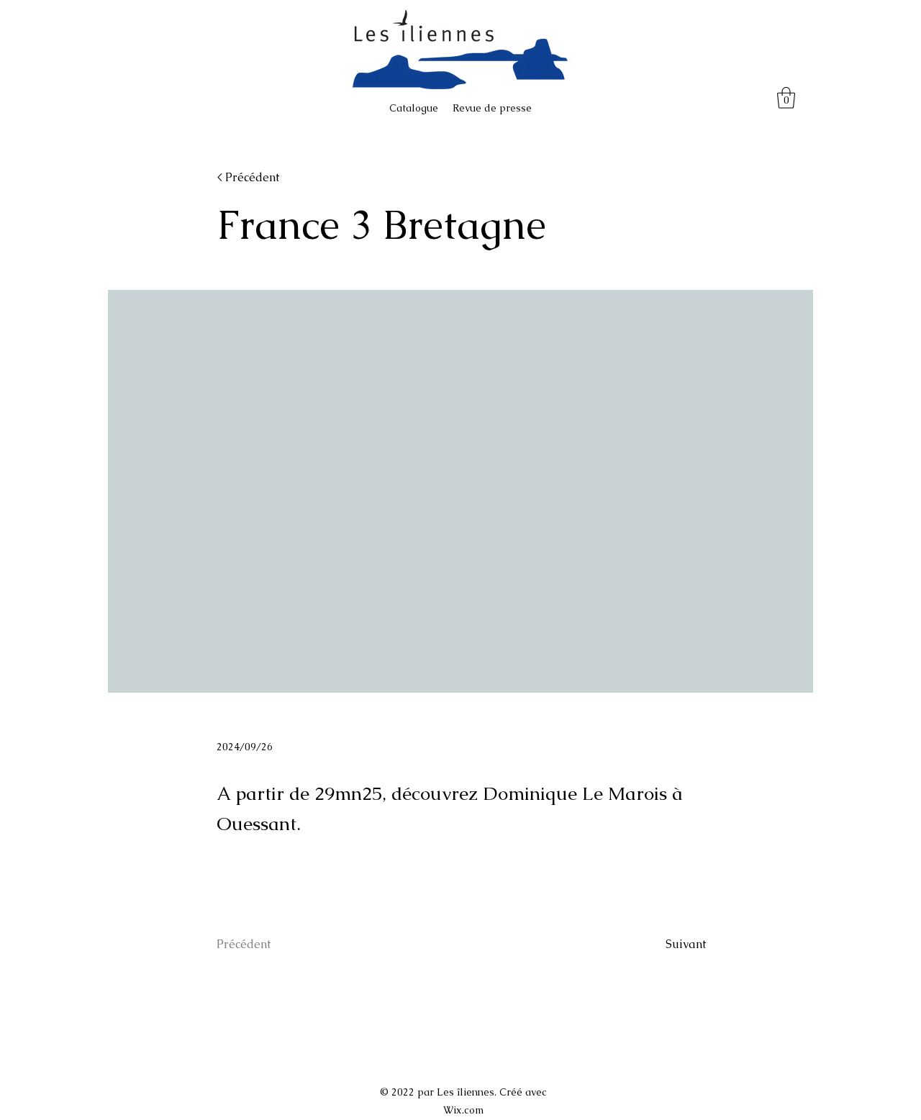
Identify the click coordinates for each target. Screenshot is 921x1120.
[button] (786, 98)
